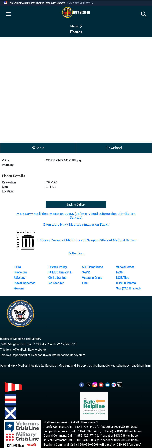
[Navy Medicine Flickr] (113, 384)
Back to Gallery (76, 204)
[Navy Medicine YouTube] (101, 384)
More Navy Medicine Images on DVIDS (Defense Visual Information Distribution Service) (76, 215)
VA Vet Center (125, 267)
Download (114, 148)
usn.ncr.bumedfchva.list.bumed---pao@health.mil (120, 365)
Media (74, 26)
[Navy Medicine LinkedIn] (107, 384)
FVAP (119, 272)
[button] (80, 3)
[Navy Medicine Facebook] (81, 384)
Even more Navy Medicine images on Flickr (76, 224)
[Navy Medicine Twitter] (88, 384)
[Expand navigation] (8, 14)
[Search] (143, 14)
